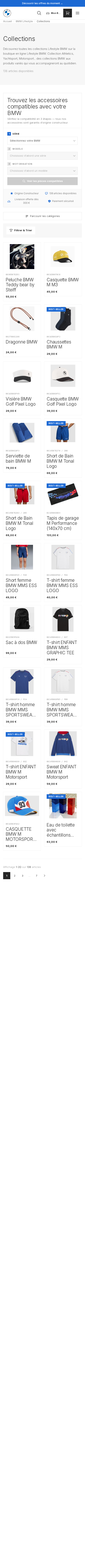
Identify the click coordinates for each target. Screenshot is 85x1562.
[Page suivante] (44, 875)
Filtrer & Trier (23, 230)
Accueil (7, 21)
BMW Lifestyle (24, 21)
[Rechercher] (39, 13)
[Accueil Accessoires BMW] (7, 13)
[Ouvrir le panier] (67, 13)
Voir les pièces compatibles (45, 181)
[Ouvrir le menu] (77, 13)
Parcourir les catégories (45, 216)
